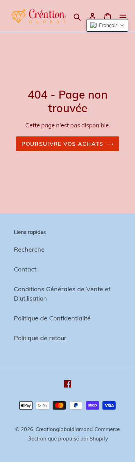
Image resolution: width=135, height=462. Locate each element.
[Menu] (122, 16)
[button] (107, 25)
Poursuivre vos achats (62, 143)
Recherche (29, 249)
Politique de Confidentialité (52, 318)
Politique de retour (40, 338)
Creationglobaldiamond (64, 429)
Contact (25, 269)
